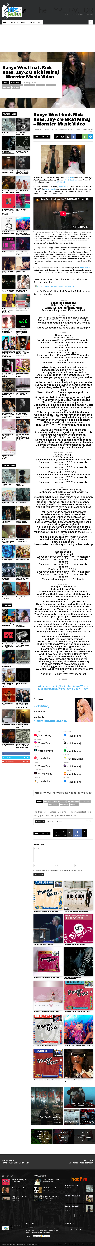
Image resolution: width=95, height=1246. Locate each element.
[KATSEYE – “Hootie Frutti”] (89, 1198)
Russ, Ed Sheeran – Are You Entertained (8, 191)
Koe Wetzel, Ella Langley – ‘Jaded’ (21, 522)
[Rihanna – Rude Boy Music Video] (8, 615)
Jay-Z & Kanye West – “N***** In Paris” (8, 291)
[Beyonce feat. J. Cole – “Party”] (23, 282)
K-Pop (3, 500)
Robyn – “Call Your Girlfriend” (15, 1163)
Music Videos (15, 82)
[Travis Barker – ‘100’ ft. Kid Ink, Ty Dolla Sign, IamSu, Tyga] (23, 736)
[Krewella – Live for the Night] (6, 1190)
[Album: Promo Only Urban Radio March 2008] (48, 1064)
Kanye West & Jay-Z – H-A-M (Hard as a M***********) (8, 395)
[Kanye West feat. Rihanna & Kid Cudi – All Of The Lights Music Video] (23, 343)
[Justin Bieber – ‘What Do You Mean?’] (8, 223)
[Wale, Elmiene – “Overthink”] (8, 588)
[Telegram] (90, 136)
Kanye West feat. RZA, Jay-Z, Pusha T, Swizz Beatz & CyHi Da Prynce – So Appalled (8, 212)
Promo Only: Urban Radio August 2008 (45, 911)
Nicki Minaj (6, 87)
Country (18, 519)
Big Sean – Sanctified (8, 251)
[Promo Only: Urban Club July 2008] (78, 928)
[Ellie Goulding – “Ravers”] (8, 513)
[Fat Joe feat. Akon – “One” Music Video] (6, 1198)
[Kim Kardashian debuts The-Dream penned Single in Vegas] (8, 405)
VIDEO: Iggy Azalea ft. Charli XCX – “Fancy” (8, 685)
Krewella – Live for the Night (20, 1188)
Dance (17, 482)
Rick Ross (15, 87)
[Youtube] (80, 1229)
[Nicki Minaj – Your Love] (8, 695)
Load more (78, 1215)
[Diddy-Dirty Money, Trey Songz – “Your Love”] (23, 716)
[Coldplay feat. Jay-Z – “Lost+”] (48, 928)
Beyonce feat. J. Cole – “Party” (21, 291)
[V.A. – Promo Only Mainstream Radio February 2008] (48, 1029)
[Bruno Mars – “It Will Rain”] (8, 716)
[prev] (87, 821)
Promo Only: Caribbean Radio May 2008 (46, 977)
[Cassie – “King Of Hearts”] (8, 263)
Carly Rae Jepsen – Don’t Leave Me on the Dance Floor (8, 541)
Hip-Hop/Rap (5, 482)
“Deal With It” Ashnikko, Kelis (6, 665)
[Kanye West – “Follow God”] (23, 182)
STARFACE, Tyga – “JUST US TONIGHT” (22, 540)
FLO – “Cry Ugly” (21, 502)
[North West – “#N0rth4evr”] (8, 143)
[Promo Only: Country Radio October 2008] (6, 1182)
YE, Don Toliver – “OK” (7, 133)
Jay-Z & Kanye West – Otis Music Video (23, 309)
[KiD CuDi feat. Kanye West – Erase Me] (78, 895)
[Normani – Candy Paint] (23, 675)
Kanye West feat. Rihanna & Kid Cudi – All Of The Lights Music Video (22, 353)
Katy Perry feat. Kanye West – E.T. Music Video (7, 331)
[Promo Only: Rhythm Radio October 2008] (78, 995)
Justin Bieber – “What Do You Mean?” (21, 211)
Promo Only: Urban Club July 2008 (74, 944)
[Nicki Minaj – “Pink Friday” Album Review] (8, 426)
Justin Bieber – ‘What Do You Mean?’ (8, 232)
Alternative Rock (42, 1131)
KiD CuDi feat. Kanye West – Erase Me (76, 911)
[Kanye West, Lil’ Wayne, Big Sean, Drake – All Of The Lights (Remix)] (23, 321)
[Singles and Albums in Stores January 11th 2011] (23, 365)
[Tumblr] (71, 1229)
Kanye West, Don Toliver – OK (21, 133)
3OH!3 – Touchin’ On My (50, 1188)
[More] (90, 833)
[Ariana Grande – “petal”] (23, 588)
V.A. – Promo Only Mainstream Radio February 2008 (45, 1046)
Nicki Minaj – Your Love (7, 704)
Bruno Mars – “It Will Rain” (8, 725)
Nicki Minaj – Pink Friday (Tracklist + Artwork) (8, 457)
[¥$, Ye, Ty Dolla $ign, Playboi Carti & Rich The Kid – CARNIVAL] (23, 162)
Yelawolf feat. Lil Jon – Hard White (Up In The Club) (23, 645)
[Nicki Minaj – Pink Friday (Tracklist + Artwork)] (8, 447)
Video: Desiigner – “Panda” (8, 745)
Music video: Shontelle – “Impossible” (20, 625)
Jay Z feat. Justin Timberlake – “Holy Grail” (22, 253)
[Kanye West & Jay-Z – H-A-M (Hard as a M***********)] (8, 385)
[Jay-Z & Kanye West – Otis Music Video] (23, 300)
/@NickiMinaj (45, 750)
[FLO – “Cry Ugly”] (23, 494)
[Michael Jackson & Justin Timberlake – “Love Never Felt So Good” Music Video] (23, 695)
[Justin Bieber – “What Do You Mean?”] (23, 201)
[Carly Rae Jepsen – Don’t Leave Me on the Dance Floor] (8, 531)
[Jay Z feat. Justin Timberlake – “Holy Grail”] (23, 243)
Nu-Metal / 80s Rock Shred (8, 153)
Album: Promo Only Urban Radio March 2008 (47, 1080)
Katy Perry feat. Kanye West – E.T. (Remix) (7, 375)
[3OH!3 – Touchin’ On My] (38, 1190)
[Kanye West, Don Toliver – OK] (23, 124)
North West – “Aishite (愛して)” (7, 579)
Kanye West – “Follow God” (23, 191)
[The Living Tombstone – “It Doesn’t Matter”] (41, 1136)
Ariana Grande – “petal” (21, 597)
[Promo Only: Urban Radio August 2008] (48, 895)
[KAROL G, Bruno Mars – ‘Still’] (8, 551)
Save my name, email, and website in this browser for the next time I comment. (60, 870)
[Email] (62, 136)
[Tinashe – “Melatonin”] (23, 476)
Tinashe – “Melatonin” (20, 484)
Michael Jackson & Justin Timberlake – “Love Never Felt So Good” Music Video (22, 705)
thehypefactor (54, 94)
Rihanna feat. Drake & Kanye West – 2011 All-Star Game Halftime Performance (8, 353)
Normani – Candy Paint (21, 684)
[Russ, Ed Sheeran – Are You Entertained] (8, 182)
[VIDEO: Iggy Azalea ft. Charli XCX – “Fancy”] (8, 675)
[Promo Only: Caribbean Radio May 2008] (48, 961)
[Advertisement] (47, 38)
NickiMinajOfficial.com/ (50, 721)
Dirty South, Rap (20, 641)
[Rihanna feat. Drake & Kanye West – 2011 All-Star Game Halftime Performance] (8, 343)
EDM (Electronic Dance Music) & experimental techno (74, 1208)
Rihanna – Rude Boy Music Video (8, 624)
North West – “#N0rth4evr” (6, 152)
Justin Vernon (29, 85)
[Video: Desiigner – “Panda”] (8, 736)
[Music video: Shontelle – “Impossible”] (23, 615)
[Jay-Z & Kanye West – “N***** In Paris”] (8, 282)
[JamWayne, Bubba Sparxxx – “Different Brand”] (38, 1198)
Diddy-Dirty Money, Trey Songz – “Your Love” (22, 726)
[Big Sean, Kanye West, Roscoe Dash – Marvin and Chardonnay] (8, 300)
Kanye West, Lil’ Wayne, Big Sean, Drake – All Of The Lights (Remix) (22, 332)
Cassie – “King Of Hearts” (7, 272)
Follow (26, 757)
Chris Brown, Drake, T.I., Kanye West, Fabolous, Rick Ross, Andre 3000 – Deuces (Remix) (23, 437)
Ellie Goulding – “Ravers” (7, 522)
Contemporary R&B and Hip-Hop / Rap (83, 1105)
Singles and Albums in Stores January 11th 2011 (22, 375)
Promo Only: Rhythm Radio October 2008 (77, 1011)
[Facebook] (73, 136)
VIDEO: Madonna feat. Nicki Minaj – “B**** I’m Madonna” (23, 233)
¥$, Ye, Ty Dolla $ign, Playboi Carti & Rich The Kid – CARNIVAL (22, 172)
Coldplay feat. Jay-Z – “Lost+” (43, 944)
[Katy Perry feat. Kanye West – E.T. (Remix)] (8, 365)
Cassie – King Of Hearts (21, 272)
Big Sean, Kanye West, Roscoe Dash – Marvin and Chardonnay (8, 310)
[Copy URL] (57, 136)
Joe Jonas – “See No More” (81, 1163)
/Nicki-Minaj (44, 773)
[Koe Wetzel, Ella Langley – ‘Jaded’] (23, 513)
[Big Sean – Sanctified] (8, 243)
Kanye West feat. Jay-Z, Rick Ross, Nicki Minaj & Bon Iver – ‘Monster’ (7, 646)
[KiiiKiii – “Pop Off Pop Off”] (8, 494)
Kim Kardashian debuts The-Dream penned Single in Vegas (8, 415)
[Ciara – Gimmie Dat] (23, 656)
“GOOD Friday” (85, 268)
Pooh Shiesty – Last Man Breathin (22, 579)
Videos (5, 82)
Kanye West (40, 85)
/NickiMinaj (44, 735)
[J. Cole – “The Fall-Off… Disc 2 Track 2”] (8, 162)
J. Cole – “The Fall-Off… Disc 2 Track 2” (8, 171)
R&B (17, 500)
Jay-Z (21, 85)
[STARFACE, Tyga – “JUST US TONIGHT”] (23, 531)
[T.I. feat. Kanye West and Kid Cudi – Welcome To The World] (23, 405)
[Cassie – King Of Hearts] (23, 263)
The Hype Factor (38, 129)
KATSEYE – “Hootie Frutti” (73, 1196)
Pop (17, 537)
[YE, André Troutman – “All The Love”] (23, 143)
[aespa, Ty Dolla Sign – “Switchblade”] (71, 1117)
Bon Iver (6, 85)
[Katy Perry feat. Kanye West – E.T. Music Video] (8, 321)
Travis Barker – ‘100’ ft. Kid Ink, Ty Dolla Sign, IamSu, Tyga (23, 746)
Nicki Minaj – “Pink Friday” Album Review (7, 436)
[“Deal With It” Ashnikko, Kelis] (8, 656)
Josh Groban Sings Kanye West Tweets (22, 394)
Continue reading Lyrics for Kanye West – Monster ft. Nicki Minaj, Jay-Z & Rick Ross (63, 687)
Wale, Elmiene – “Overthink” (7, 597)
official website (50, 189)
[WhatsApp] (85, 136)
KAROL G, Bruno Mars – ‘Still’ (7, 560)
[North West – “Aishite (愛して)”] (8, 570)
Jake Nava (14, 85)
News (17, 681)
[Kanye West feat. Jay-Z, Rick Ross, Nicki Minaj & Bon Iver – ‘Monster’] (8, 635)
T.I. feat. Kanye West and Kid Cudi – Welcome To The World (22, 415)
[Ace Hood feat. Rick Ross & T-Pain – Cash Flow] (38, 1182)
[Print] (68, 136)
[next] (90, 821)
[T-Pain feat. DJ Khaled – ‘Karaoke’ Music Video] (78, 1064)
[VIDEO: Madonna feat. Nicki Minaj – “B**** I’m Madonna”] (23, 223)
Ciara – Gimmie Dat (22, 665)
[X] (79, 136)
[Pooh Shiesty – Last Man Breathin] (23, 570)
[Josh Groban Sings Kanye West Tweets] (23, 385)
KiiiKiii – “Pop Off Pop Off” (8, 503)
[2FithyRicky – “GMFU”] (63, 1136)
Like (27, 754)
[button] (91, 22)
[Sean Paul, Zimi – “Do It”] (23, 551)
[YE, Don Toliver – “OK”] (8, 124)
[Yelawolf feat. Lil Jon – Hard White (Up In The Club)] (23, 635)
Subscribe (25, 761)
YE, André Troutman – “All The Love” (22, 152)
